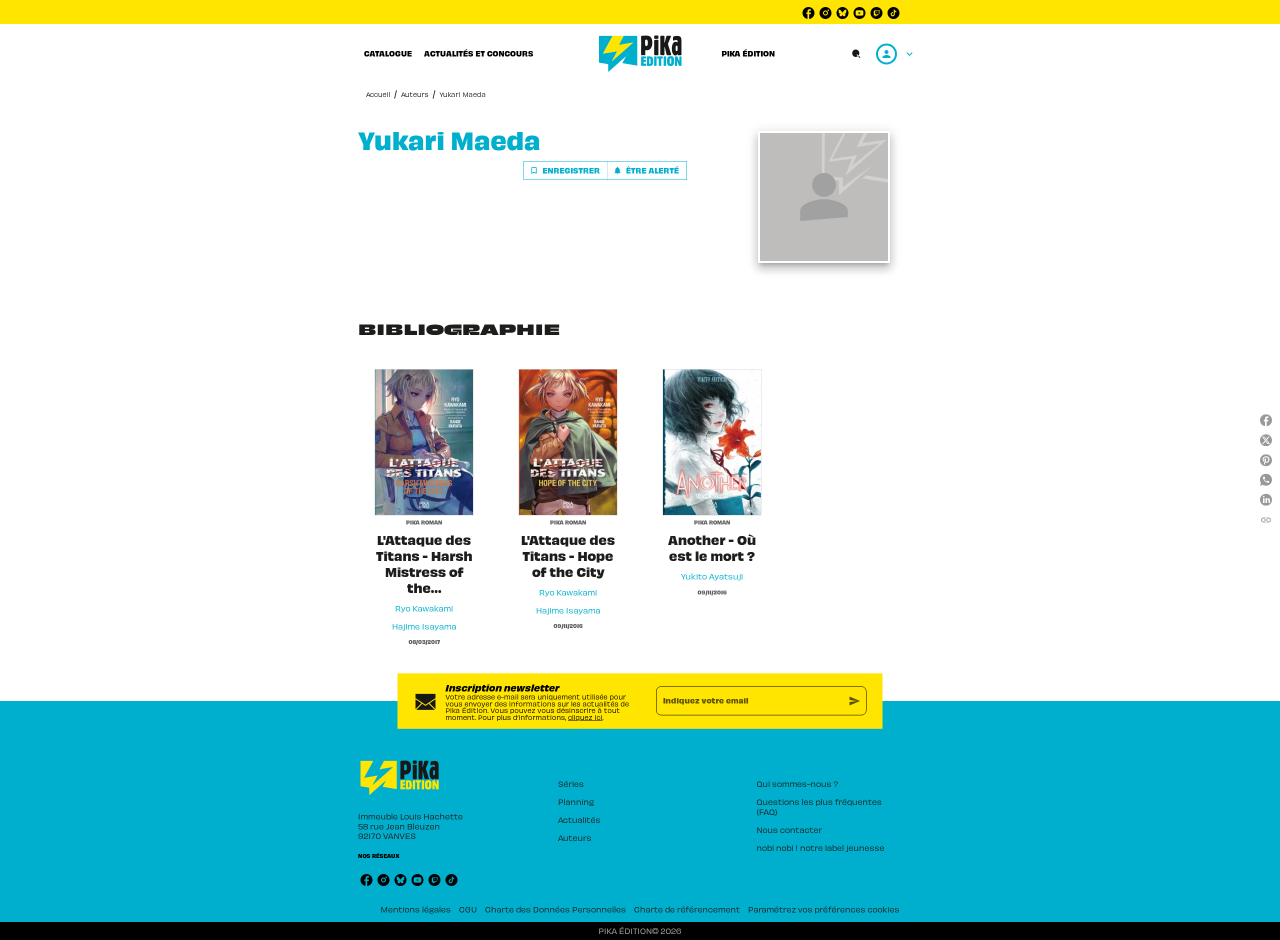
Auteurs (414, 94)
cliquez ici (585, 717)
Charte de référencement (687, 909)
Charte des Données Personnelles (555, 909)
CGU (468, 909)
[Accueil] (640, 54)
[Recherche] (856, 54)
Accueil (378, 94)
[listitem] (808, 13)
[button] (605, 170)
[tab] (388, 54)
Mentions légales (415, 909)
